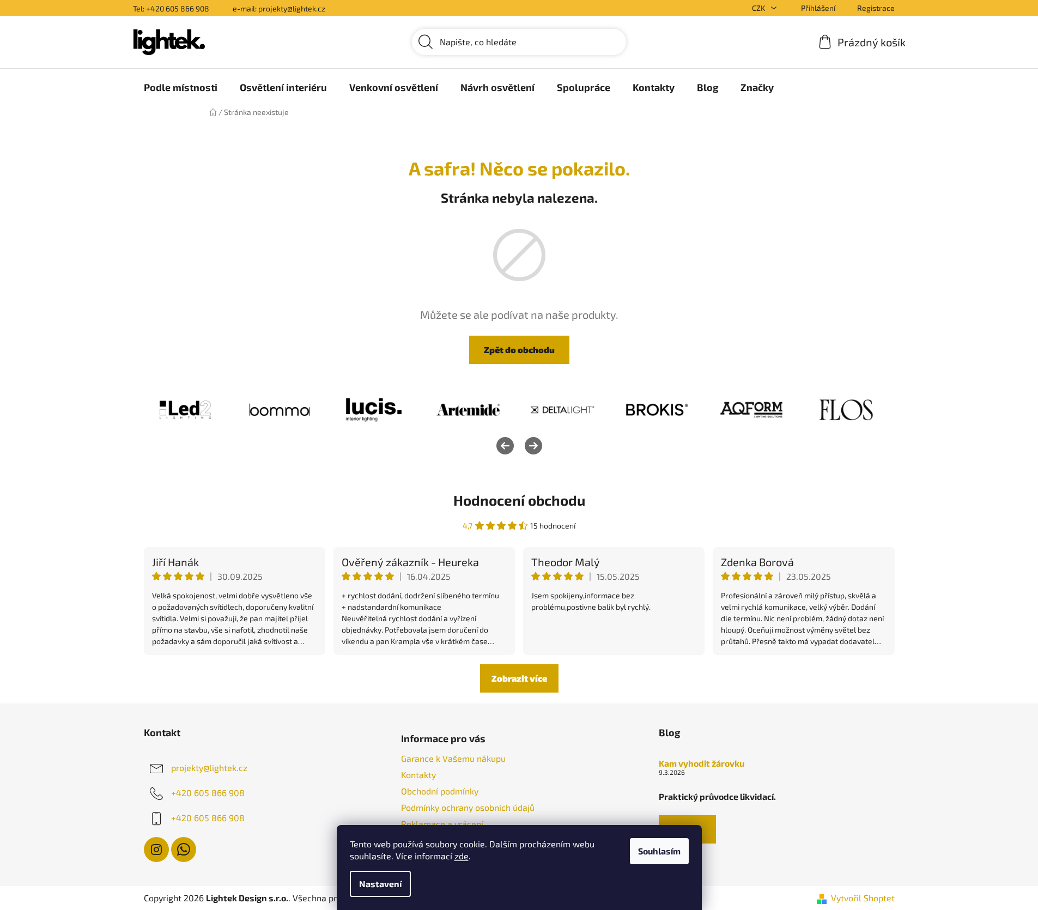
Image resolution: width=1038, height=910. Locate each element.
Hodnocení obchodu (519, 500)
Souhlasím (659, 851)
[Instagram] (156, 849)
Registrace (876, 8)
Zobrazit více (519, 678)
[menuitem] (180, 87)
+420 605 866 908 (208, 792)
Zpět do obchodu (519, 349)
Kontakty (418, 774)
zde (461, 856)
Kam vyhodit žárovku (701, 763)
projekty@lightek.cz (209, 767)
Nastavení (380, 883)
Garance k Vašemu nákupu (453, 758)
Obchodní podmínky (439, 791)
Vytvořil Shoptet (863, 898)
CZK (759, 8)
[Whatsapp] (183, 849)
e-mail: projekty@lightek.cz (279, 8)
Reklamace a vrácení (442, 823)
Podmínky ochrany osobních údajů (468, 807)
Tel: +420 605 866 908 (171, 8)
